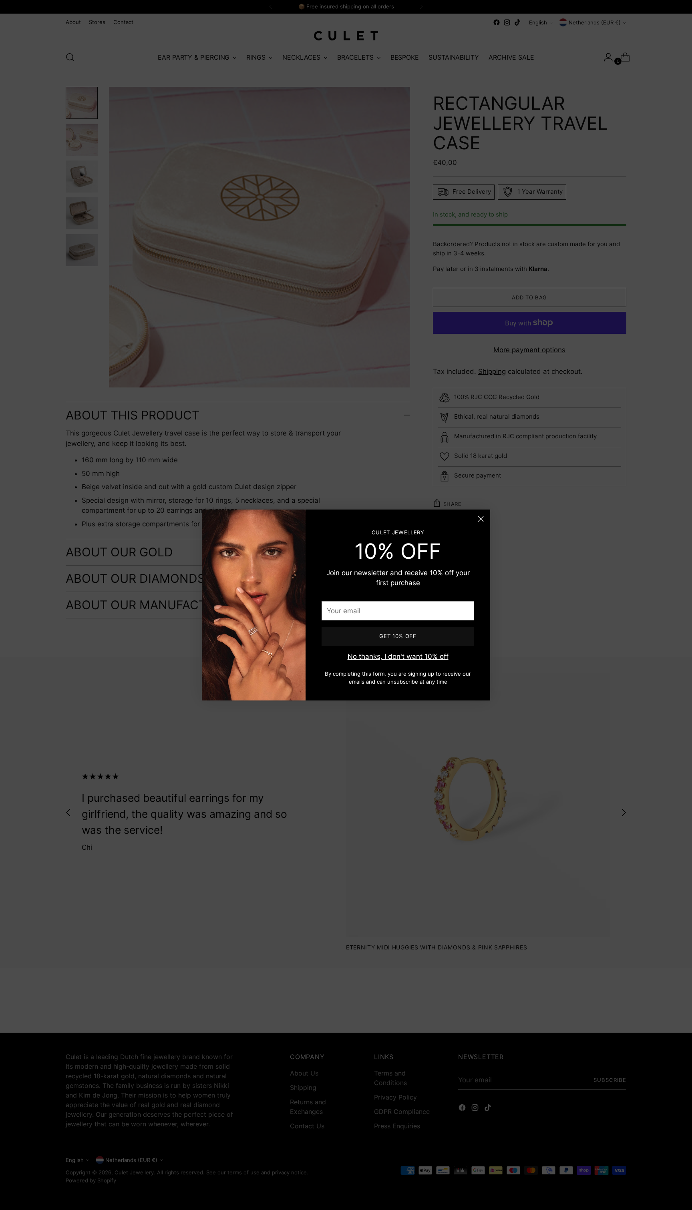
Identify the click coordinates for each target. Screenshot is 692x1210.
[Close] (481, 519)
